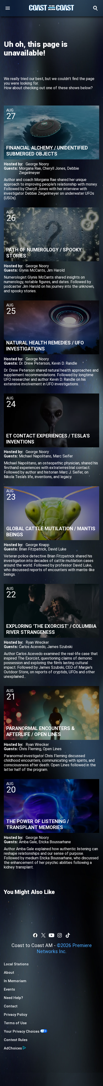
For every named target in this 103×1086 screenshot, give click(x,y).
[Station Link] (51, 8)
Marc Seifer (63, 456)
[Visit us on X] (43, 935)
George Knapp (37, 545)
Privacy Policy (15, 1014)
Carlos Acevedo (32, 646)
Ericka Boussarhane (55, 842)
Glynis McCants (32, 270)
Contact (10, 1006)
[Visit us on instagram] (60, 935)
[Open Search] (95, 8)
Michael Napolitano (35, 456)
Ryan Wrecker (37, 642)
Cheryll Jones (54, 168)
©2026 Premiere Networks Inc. (64, 948)
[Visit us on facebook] (35, 935)
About (9, 972)
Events (9, 989)
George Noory (37, 164)
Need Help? (13, 998)
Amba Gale (28, 842)
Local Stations (16, 964)
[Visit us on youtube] (51, 935)
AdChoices (13, 1048)
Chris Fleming (30, 749)
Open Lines (52, 749)
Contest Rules (15, 1040)
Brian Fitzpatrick (32, 549)
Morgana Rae (30, 168)
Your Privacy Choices (21, 1031)
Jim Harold (56, 270)
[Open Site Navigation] (7, 8)
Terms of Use (15, 1023)
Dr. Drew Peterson (34, 363)
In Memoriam (15, 981)
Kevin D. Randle (64, 363)
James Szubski (59, 646)
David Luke (57, 549)
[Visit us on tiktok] (68, 935)
